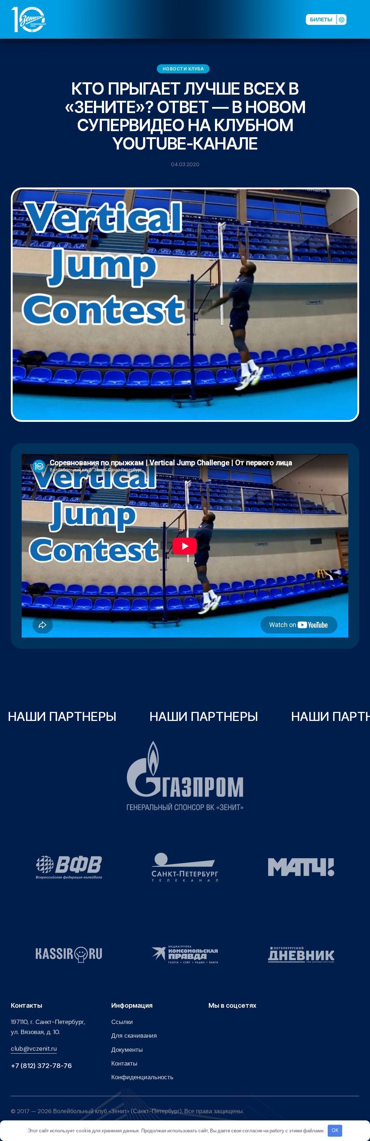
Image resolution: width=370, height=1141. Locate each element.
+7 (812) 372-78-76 (41, 1066)
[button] (362, 19)
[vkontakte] (223, 19)
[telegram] (258, 19)
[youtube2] (234, 19)
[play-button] (246, 19)
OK (335, 1130)
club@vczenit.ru (34, 1049)
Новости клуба (183, 69)
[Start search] (280, 19)
